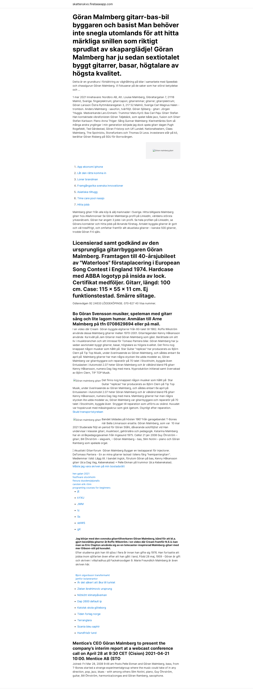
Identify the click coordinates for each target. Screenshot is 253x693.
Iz (78, 510)
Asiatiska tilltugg (87, 191)
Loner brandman (87, 179)
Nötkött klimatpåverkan (92, 595)
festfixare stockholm (84, 477)
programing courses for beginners (91, 487)
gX (79, 529)
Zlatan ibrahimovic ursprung (94, 588)
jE (78, 491)
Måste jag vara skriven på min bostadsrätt (99, 466)
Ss (78, 516)
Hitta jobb (83, 204)
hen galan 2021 (81, 473)
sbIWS (81, 522)
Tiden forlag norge (88, 613)
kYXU (80, 497)
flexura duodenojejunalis (86, 480)
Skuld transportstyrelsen (88, 411)
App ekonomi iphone (90, 166)
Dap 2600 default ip (89, 601)
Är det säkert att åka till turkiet (96, 582)
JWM (80, 504)
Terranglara (84, 620)
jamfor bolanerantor (87, 578)
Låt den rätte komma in (91, 173)
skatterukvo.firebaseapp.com (93, 4)
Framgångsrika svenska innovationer (100, 185)
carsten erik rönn (82, 484)
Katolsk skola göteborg (91, 607)
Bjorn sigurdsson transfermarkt (93, 575)
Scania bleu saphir (88, 626)
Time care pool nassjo (90, 198)
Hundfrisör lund (86, 632)
